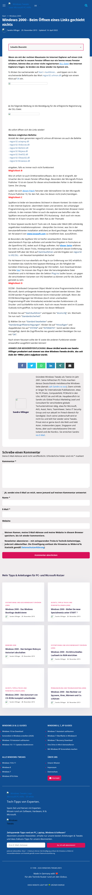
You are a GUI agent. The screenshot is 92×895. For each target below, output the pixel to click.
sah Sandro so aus (57, 386)
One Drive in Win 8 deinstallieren (61, 744)
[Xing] (60, 365)
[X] (31, 365)
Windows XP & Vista (10, 776)
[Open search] (86, 5)
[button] (54, 778)
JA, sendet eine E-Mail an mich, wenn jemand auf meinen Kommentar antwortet (45, 492)
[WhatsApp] (41, 365)
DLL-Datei (64, 63)
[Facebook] (22, 365)
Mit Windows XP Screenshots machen (62, 749)
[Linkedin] (51, 365)
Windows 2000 (10, 645)
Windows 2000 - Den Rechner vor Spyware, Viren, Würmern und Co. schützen (66, 695)
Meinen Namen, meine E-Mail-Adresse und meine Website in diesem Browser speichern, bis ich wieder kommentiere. (44, 534)
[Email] (70, 365)
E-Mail (6, 509)
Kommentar (9, 461)
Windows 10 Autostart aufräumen (15, 740)
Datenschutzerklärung (32, 547)
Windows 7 (6, 772)
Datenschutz (53, 772)
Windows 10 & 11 (9, 763)
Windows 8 (6, 767)
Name (6, 497)
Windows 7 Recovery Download (60, 740)
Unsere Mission (54, 763)
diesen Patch (28, 190)
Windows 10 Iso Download (12, 731)
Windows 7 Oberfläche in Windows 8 (62, 736)
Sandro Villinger (13, 30)
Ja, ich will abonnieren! (66, 845)
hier (18, 270)
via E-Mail (40, 435)
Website (6, 521)
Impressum (52, 767)
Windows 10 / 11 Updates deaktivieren (17, 744)
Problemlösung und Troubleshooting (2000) (68, 688)
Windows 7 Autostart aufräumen (61, 731)
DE (35, 5)
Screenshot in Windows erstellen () (18, 736)
